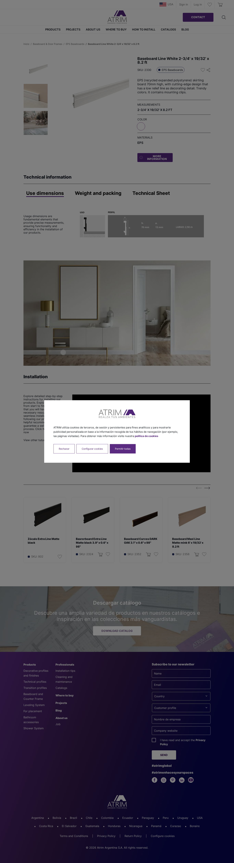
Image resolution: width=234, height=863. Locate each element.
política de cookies (146, 436)
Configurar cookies (92, 448)
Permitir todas (123, 448)
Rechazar (64, 448)
